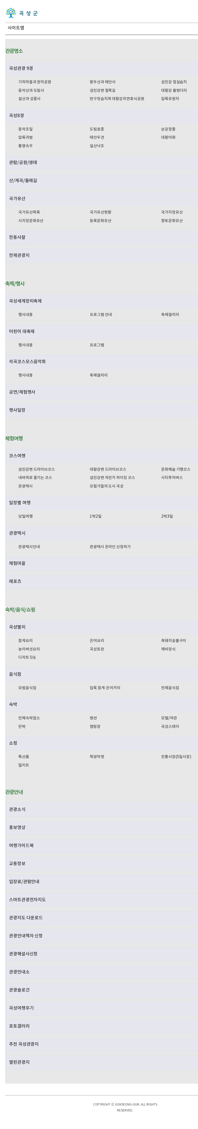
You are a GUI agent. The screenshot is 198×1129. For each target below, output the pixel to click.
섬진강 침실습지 (174, 82)
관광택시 (25, 486)
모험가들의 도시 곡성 (106, 486)
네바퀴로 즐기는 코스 (35, 478)
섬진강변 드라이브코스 (36, 469)
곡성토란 (97, 649)
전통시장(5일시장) (176, 757)
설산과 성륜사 (29, 99)
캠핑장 (95, 727)
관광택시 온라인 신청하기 (110, 547)
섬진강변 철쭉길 (103, 90)
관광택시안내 (29, 547)
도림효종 (97, 129)
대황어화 (168, 137)
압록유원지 (170, 99)
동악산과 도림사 (31, 90)
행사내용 (25, 315)
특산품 (23, 757)
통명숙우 (25, 146)
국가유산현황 (100, 212)
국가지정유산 (172, 212)
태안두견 (97, 137)
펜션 (93, 718)
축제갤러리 (170, 315)
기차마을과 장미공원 (34, 82)
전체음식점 (170, 688)
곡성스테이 (170, 727)
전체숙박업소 (29, 718)
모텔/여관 (169, 718)
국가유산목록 (29, 212)
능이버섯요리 (29, 649)
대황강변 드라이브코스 (108, 469)
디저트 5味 (27, 657)
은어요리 (97, 641)
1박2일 (96, 516)
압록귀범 (25, 137)
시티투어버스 (172, 478)
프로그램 (97, 345)
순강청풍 (168, 129)
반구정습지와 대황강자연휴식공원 (117, 99)
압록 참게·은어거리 (105, 688)
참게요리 (25, 641)
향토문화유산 (172, 221)
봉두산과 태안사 (103, 82)
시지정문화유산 (30, 221)
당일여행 (25, 516)
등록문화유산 (100, 221)
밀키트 (23, 765)
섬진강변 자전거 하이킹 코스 (112, 478)
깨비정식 (168, 649)
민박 (22, 727)
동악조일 (25, 129)
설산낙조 (97, 146)
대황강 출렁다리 (174, 90)
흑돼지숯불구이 (173, 641)
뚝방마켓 (97, 757)
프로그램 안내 (101, 315)
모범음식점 (27, 688)
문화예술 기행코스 (176, 469)
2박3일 (167, 516)
